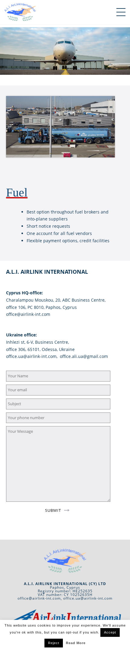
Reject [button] (53, 643)
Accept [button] (110, 632)
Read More (76, 643)
